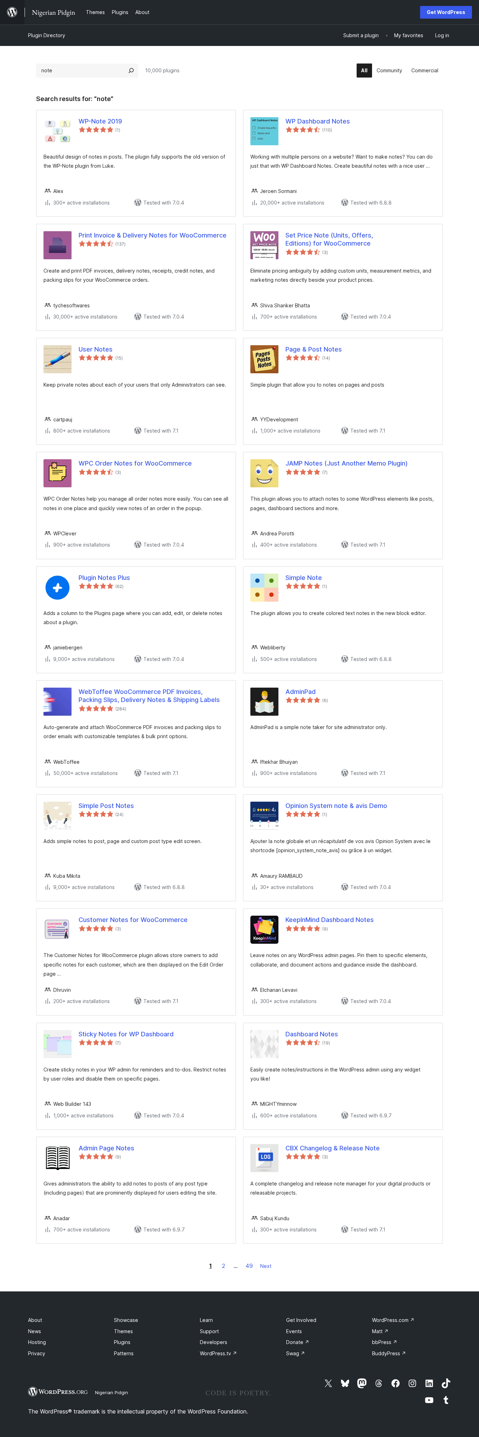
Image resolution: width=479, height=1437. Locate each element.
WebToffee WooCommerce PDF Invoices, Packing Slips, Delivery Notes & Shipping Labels (149, 695)
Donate (297, 1342)
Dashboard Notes (311, 1034)
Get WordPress (446, 12)
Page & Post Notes (313, 349)
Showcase (126, 1320)
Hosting (37, 1342)
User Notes (96, 349)
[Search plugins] (131, 71)
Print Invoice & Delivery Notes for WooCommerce (153, 235)
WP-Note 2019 (100, 121)
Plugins (122, 1342)
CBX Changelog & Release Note (332, 1148)
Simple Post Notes (106, 805)
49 (249, 1265)
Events (294, 1331)
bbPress (384, 1342)
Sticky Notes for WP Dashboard (126, 1034)
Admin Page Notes (106, 1148)
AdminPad (300, 691)
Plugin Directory (46, 35)
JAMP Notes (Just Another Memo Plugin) (346, 463)
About (35, 1320)
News (34, 1331)
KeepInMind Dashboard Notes (329, 919)
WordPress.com (393, 1320)
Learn (206, 1320)
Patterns (124, 1353)
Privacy (36, 1353)
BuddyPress (389, 1353)
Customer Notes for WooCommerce (133, 919)
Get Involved (301, 1320)
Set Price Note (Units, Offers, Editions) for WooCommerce (329, 239)
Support (209, 1331)
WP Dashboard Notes (317, 121)
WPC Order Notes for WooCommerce (135, 463)
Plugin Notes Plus (104, 577)
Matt (380, 1331)
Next (265, 1266)
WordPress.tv (218, 1353)
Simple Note (303, 577)
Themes (123, 1331)
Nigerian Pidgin (111, 1392)
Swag (295, 1353)
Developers (213, 1342)
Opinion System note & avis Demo (336, 805)
